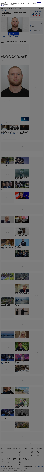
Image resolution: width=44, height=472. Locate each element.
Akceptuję (39, 2)
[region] (22, 3)
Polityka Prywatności (2, 5)
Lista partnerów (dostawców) (22, 4)
